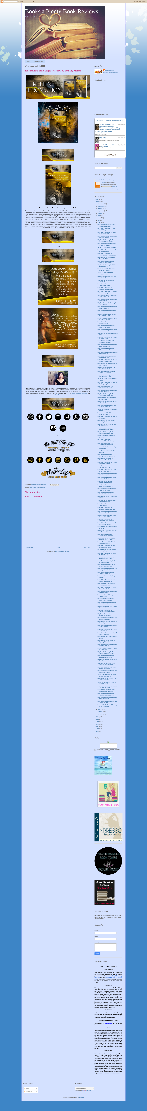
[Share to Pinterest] (58, 485)
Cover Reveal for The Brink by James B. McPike (106, 258)
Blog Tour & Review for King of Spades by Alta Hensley (106, 565)
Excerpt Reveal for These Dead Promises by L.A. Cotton (106, 538)
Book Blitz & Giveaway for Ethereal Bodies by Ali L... (107, 504)
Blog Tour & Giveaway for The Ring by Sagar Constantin (107, 569)
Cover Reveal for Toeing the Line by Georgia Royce (107, 425)
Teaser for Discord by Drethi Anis (107, 247)
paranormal (33, 487)
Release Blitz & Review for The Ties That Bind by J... (106, 368)
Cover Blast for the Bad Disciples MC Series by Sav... (107, 679)
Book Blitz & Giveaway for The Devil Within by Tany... (106, 546)
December (101, 204)
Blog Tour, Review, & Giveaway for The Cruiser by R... (107, 645)
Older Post (87, 547)
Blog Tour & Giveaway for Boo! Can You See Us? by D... (108, 671)
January (100, 714)
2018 (97, 724)
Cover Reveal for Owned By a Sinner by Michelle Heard (106, 459)
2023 (97, 199)
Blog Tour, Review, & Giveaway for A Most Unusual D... (107, 698)
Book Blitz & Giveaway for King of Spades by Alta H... (107, 633)
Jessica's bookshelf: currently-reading (110, 120)
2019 (97, 721)
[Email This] (51, 485)
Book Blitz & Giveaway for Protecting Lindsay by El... (106, 485)
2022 (97, 202)
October (100, 208)
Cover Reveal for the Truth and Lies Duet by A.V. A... (106, 466)
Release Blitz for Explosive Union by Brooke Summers (107, 277)
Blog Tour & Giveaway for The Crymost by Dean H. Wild (106, 394)
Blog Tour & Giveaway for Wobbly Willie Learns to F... (107, 356)
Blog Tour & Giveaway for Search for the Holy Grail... (107, 244)
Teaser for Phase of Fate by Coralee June (105, 595)
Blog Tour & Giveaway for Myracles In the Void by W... (108, 353)
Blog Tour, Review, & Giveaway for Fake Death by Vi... (107, 474)
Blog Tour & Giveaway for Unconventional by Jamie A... (107, 535)
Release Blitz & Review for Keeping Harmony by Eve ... (106, 428)
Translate (88, 1090)
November (101, 206)
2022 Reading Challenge (107, 180)
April (99, 222)
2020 (97, 719)
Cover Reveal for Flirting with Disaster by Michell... (106, 341)
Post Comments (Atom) (62, 551)
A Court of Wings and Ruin (106, 145)
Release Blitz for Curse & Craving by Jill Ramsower (107, 705)
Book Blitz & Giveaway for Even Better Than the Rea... (107, 588)
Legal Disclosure (38, 61)
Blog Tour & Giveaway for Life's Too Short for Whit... (106, 326)
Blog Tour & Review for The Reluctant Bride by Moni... (106, 444)
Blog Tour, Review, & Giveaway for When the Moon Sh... (107, 512)
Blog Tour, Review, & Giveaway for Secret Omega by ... (107, 391)
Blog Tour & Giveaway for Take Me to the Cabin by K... (107, 330)
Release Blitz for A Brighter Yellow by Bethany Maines (107, 318)
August (100, 213)
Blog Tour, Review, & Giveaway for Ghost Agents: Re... (107, 345)
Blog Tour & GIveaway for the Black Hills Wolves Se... (106, 599)
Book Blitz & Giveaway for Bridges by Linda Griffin (107, 337)
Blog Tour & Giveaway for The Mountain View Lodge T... (106, 262)
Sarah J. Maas (104, 146)
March (100, 709)
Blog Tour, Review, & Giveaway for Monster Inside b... (107, 299)
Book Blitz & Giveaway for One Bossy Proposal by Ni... (106, 580)
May (99, 220)
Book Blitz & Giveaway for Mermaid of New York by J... (106, 519)
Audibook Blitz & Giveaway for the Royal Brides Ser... (107, 296)
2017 (97, 726)
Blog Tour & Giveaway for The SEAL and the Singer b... (106, 240)
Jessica (103, 182)
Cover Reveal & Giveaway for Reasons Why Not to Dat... (106, 557)
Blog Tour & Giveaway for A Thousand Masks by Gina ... (106, 432)
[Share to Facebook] (56, 485)
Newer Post (29, 547)
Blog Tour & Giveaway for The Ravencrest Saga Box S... (106, 694)
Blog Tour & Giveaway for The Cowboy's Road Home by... (106, 652)
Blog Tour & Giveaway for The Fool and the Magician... (107, 618)
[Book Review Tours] (108, 807)
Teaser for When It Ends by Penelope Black (105, 273)
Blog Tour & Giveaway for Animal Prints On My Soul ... (107, 489)
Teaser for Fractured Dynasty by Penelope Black (107, 683)
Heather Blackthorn (101, 132)
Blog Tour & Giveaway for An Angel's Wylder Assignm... (106, 493)
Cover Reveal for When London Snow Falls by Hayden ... (106, 690)
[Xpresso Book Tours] (108, 841)
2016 (97, 728)
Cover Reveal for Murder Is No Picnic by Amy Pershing (106, 664)
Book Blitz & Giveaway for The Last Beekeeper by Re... (108, 383)
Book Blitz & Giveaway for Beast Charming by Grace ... (107, 284)
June (99, 218)
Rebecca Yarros (105, 138)
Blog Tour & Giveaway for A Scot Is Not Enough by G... (107, 307)
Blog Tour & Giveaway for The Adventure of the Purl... (106, 349)
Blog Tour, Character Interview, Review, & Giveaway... (106, 225)
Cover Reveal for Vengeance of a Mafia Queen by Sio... (107, 500)
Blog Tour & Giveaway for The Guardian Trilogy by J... (106, 573)
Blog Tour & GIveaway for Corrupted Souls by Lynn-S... (106, 455)
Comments (28, 1091)
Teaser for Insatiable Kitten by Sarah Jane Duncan (106, 269)
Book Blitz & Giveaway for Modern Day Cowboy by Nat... (107, 292)
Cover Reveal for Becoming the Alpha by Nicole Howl (106, 641)
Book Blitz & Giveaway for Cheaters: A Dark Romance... (107, 610)
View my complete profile (110, 72)
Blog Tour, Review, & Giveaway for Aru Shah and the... (107, 236)
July (99, 215)
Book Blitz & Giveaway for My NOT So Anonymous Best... (107, 360)
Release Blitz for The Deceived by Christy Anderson (107, 607)
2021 (97, 717)
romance (42, 487)
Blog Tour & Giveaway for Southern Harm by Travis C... (107, 626)
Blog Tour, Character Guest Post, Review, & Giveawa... (107, 667)
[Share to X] (55, 485)
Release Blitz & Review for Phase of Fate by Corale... (107, 402)
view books (116, 190)
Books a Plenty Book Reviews (61, 11)
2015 (97, 731)
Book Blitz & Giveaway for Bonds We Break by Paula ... (107, 523)
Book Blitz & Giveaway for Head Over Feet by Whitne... (107, 470)
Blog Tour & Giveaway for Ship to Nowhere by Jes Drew (107, 478)
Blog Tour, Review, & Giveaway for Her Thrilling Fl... (107, 303)
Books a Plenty (109, 70)
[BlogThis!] (53, 485)
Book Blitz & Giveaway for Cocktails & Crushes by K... (106, 508)
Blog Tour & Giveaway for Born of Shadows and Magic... (107, 406)
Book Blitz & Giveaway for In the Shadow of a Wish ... (107, 233)
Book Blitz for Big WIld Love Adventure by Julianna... (105, 481)
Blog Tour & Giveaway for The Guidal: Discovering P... (106, 656)
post (38, 487)
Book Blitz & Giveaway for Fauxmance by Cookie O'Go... (107, 254)
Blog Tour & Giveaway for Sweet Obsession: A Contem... (107, 603)
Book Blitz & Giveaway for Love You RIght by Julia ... (106, 229)
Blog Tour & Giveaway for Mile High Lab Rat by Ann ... (107, 702)
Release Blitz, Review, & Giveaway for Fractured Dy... (107, 531)
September (101, 211)
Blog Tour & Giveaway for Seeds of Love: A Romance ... (107, 311)
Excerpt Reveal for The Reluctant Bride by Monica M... (107, 542)
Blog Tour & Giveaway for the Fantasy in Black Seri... (106, 375)
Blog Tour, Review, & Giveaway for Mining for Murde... (107, 591)
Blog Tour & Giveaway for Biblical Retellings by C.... (107, 265)
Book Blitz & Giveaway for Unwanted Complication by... (106, 440)
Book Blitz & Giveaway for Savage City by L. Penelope (107, 686)
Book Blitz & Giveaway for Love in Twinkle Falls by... (107, 322)
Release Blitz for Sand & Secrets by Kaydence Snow (107, 315)
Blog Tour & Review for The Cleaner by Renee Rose (105, 387)
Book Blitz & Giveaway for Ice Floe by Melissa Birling (107, 250)
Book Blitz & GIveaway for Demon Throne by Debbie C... (107, 462)
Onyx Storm (102, 137)
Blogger (81, 1097)
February (100, 711)
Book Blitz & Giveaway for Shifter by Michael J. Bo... (107, 554)
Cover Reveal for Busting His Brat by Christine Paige (107, 561)
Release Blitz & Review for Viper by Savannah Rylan (107, 516)
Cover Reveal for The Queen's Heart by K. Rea (106, 421)
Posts (27, 1088)
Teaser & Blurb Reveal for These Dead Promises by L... (107, 675)
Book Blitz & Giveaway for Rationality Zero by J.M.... (105, 288)
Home (28, 61)
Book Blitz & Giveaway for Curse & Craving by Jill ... (107, 629)
